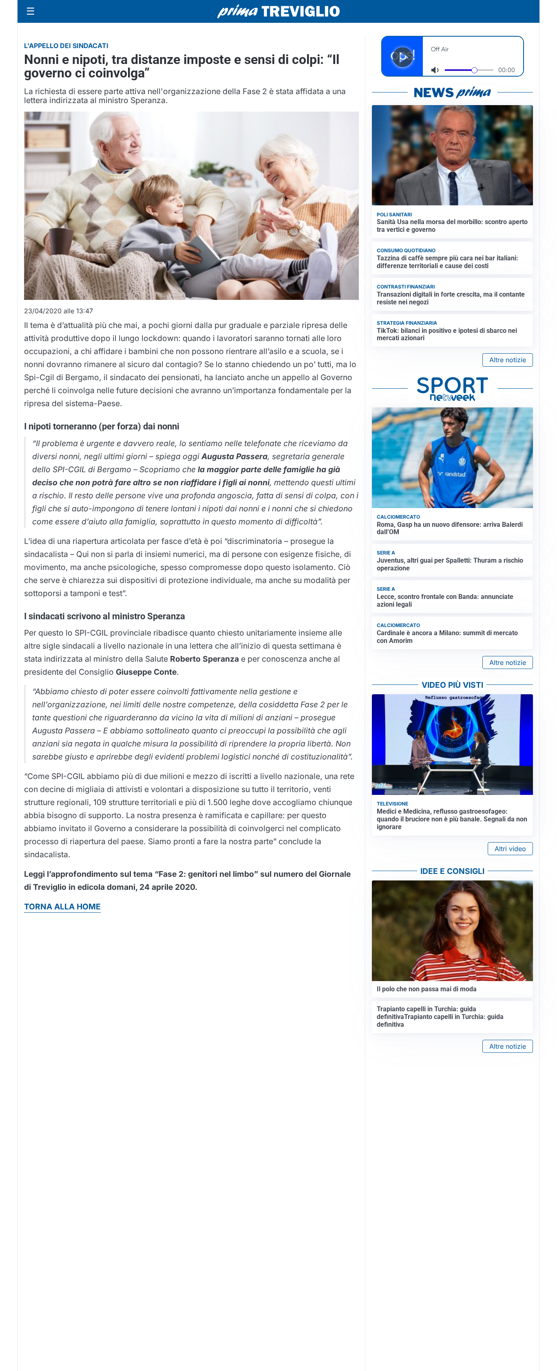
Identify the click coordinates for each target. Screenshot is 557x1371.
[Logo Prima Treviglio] (278, 11)
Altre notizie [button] (507, 360)
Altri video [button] (510, 849)
